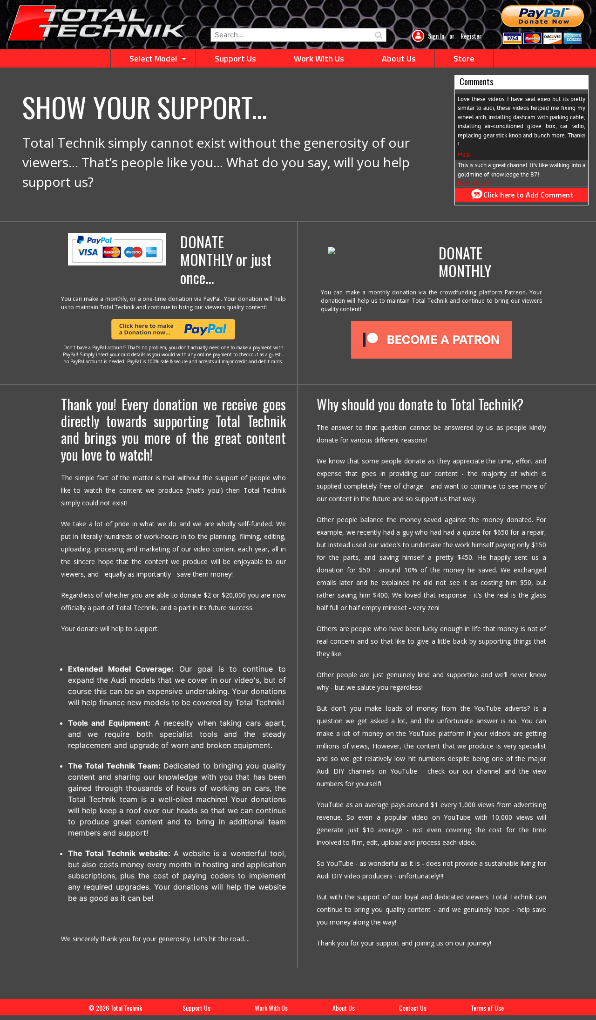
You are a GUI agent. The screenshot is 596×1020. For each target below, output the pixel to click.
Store (464, 58)
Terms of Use (487, 1008)
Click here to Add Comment (528, 194)
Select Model (153, 58)
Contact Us (413, 1008)
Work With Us (319, 58)
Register (471, 36)
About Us (399, 58)
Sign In (437, 36)
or (451, 36)
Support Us (235, 58)
